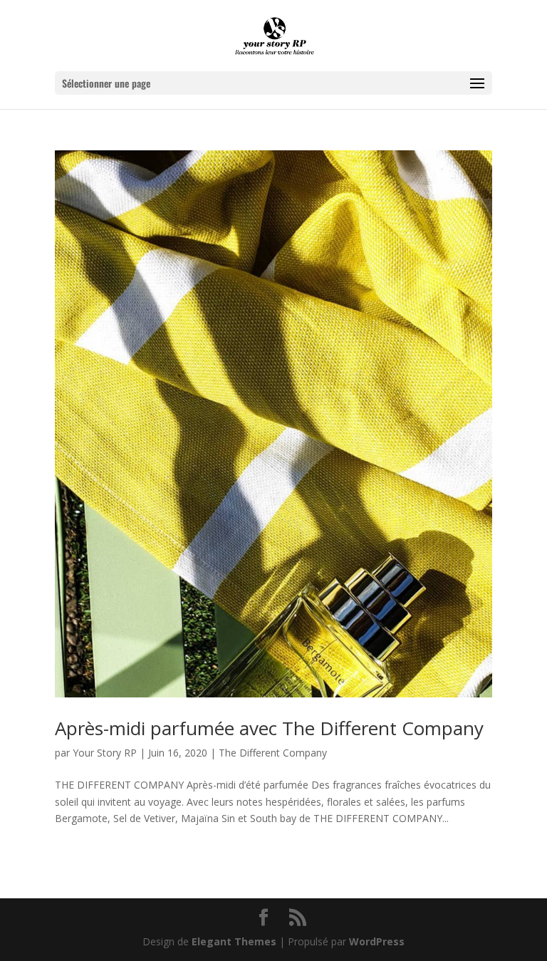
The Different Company (273, 752)
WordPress (377, 941)
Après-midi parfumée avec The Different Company (269, 728)
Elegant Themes (234, 941)
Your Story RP (105, 752)
